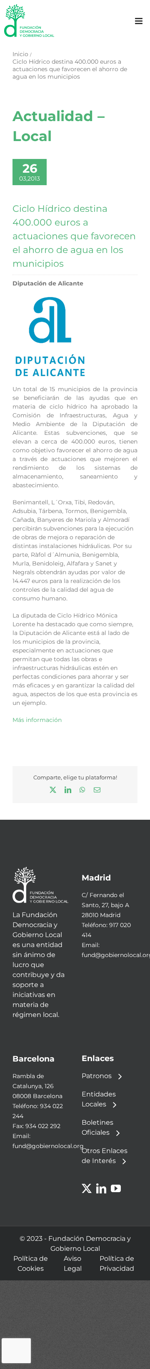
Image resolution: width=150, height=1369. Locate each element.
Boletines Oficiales (97, 1127)
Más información (37, 720)
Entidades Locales (99, 1099)
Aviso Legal (73, 1263)
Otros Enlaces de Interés (105, 1156)
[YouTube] (116, 1188)
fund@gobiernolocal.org (48, 1146)
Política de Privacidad (117, 1263)
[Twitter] (87, 1188)
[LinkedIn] (101, 1188)
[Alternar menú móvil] (139, 21)
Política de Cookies (30, 1263)
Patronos (97, 1076)
